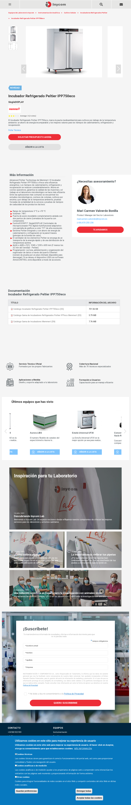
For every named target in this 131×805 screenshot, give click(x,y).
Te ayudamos (100, 229)
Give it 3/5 (14, 116)
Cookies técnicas (24, 754)
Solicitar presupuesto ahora (34, 137)
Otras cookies (23, 776)
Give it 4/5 (16, 116)
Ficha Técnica (14, 130)
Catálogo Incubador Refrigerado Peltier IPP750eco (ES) (38, 309)
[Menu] (10, 3)
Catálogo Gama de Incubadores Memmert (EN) (34, 321)
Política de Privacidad (30, 685)
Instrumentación (60, 732)
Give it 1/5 (9, 116)
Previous (5, 433)
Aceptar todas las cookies (89, 798)
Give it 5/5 (18, 116)
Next (125, 433)
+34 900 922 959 (14, 732)
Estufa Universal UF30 (83, 433)
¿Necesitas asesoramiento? (96, 181)
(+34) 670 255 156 (85, 223)
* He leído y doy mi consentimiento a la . (56, 694)
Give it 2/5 (11, 116)
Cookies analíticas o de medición (32, 765)
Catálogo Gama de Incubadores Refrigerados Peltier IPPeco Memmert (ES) (47, 315)
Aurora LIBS (36, 433)
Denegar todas (84, 791)
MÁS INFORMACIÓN (83, 748)
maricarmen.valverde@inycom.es (92, 219)
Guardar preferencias (26, 791)
